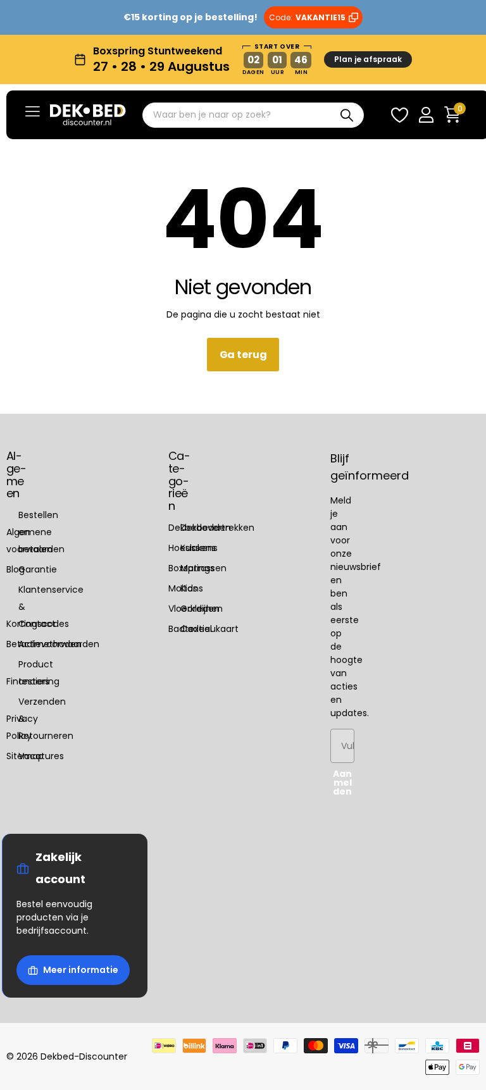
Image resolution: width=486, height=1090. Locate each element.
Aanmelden (342, 782)
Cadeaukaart (209, 628)
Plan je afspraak (368, 59)
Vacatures (41, 756)
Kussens (198, 548)
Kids (188, 588)
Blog (15, 569)
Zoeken (346, 115)
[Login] (425, 115)
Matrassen (203, 568)
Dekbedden (205, 527)
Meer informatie (80, 969)
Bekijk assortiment (32, 111)
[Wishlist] (399, 115)
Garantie (37, 569)
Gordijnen (201, 608)
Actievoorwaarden (58, 644)
